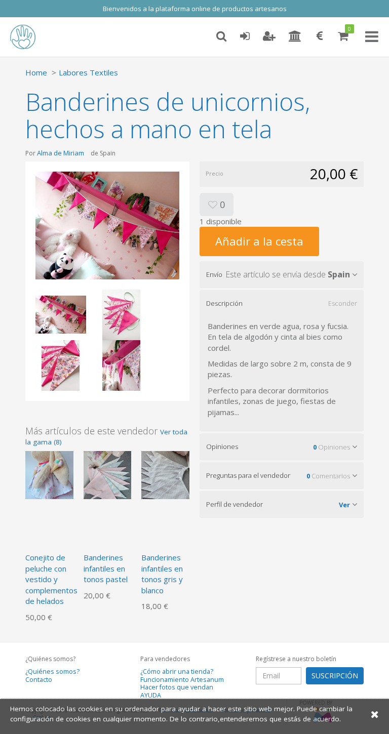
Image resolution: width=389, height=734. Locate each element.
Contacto (38, 679)
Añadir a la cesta (259, 241)
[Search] (221, 36)
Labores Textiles (88, 72)
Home (36, 72)
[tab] (281, 274)
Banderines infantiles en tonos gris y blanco (162, 573)
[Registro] (269, 36)
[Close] (375, 714)
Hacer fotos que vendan (176, 687)
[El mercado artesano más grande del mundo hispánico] (30, 37)
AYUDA (150, 695)
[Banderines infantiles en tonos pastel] (108, 474)
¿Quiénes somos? (52, 671)
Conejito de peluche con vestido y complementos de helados (51, 579)
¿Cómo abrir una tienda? (176, 671)
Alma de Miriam (60, 152)
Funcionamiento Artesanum (182, 679)
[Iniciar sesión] (244, 36)
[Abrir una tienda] (295, 36)
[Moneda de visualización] (319, 36)
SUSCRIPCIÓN (335, 675)
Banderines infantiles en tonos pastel (106, 568)
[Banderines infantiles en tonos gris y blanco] (165, 474)
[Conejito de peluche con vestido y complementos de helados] (49, 474)
